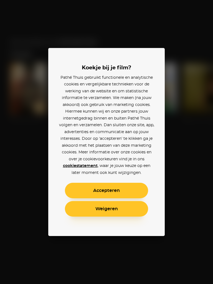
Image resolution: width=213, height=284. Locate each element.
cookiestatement (80, 166)
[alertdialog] (106, 142)
